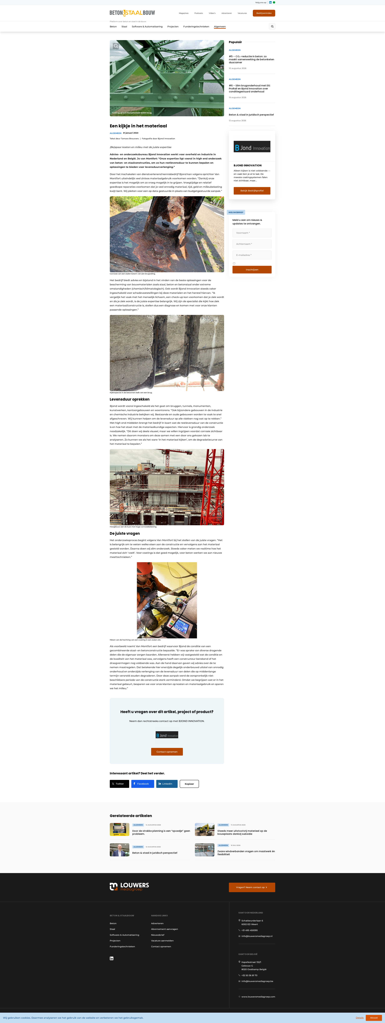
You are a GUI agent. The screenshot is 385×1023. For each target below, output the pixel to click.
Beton (113, 26)
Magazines (183, 13)
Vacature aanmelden (162, 940)
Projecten (173, 26)
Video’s (212, 13)
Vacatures (242, 13)
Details (360, 1017)
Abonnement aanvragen (164, 929)
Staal (124, 26)
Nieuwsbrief (157, 935)
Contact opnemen (161, 946)
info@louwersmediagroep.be (257, 981)
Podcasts (198, 13)
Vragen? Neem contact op (250, 887)
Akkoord (373, 1018)
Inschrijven (252, 269)
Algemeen (220, 26)
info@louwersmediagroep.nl (257, 936)
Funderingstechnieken (196, 26)
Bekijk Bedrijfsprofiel (252, 190)
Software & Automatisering (147, 26)
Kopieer (189, 783)
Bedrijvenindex (264, 13)
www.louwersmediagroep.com (258, 996)
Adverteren (227, 13)
